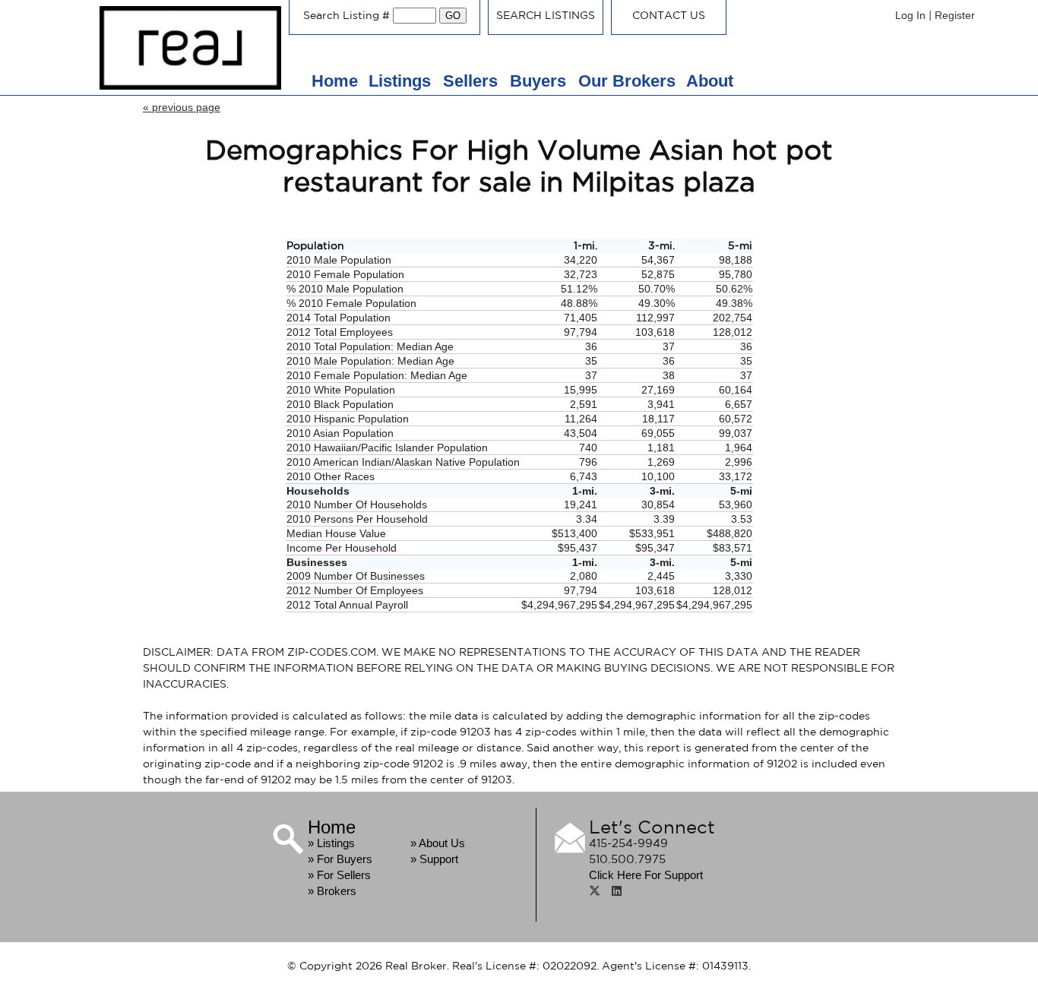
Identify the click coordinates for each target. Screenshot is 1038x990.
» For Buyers (340, 858)
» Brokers (332, 890)
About (709, 80)
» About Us (437, 843)
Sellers (472, 80)
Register (955, 15)
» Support (434, 858)
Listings (402, 80)
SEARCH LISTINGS (545, 15)
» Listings (331, 843)
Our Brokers (627, 80)
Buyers (540, 80)
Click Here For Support (646, 874)
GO (452, 15)
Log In (910, 15)
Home (335, 80)
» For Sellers (339, 874)
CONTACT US (668, 15)
